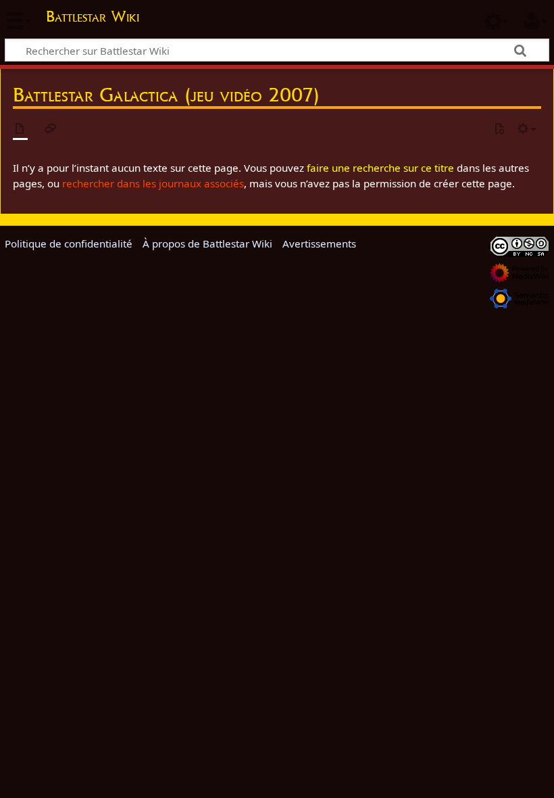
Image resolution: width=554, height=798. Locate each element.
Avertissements (319, 243)
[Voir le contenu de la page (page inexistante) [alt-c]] (20, 129)
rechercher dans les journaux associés (153, 183)
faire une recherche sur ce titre (380, 167)
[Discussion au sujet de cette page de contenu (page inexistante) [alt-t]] (50, 129)
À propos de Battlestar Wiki (207, 243)
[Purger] (499, 129)
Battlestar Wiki (92, 16)
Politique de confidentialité (68, 243)
